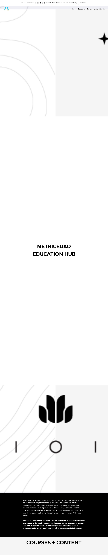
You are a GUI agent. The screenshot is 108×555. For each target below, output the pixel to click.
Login (96, 9)
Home (74, 9)
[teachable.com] (41, 2)
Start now (83, 3)
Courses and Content (85, 9)
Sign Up (102, 9)
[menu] (88, 9)
